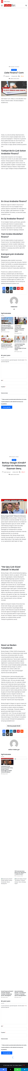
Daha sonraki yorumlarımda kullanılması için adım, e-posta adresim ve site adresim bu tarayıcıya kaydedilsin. (14, 401)
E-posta (3, 386)
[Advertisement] (14, 22)
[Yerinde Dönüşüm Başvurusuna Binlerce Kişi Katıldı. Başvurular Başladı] (7, 320)
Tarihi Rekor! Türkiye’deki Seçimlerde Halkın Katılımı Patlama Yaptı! (19, 328)
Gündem (17, 66)
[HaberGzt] (10, 5)
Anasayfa (12, 66)
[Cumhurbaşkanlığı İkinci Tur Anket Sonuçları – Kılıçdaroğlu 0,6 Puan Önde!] (21, 339)
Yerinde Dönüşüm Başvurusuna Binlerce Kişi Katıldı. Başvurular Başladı (7, 328)
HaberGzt (7, 76)
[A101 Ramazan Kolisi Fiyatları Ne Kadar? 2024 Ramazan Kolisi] (7, 339)
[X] (7, 288)
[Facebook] (3, 288)
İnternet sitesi (4, 393)
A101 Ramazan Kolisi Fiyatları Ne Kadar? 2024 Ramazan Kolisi (7, 345)
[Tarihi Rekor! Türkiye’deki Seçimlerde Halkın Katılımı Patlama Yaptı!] (21, 320)
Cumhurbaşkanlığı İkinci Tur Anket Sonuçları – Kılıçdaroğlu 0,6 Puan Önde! (20, 346)
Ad (2, 380)
